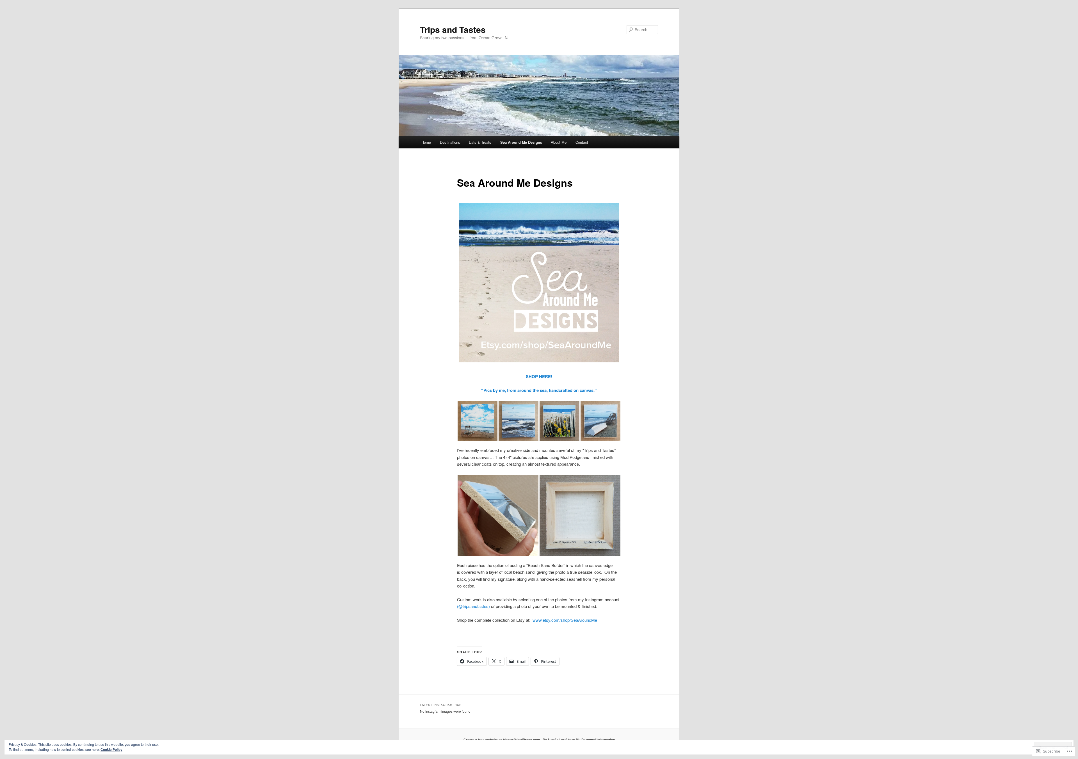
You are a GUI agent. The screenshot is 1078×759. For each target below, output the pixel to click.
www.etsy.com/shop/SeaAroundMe (565, 620)
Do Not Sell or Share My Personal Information (579, 739)
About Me (559, 142)
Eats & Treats (480, 142)
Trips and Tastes (453, 29)
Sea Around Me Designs (521, 142)
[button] (477, 420)
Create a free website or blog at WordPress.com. (502, 739)
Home (426, 142)
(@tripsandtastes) (474, 606)
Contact (581, 142)
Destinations (450, 142)
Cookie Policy (111, 749)
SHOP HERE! (539, 376)
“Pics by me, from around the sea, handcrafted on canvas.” (539, 390)
